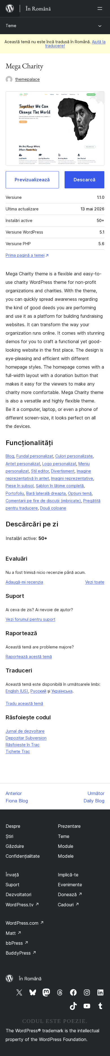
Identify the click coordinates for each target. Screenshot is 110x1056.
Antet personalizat (23, 463)
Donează (70, 894)
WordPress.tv (22, 904)
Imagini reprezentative (72, 478)
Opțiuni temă (80, 493)
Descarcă (84, 179)
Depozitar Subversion (26, 737)
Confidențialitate (23, 856)
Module (65, 846)
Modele (66, 856)
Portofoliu (15, 493)
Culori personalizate (74, 456)
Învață (12, 875)
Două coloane (53, 508)
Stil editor (40, 471)
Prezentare (69, 826)
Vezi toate (94, 582)
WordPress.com (25, 923)
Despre (13, 826)
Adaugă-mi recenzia (24, 582)
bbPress (17, 943)
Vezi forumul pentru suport (30, 619)
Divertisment (62, 471)
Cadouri (68, 904)
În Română (30, 978)
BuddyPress (21, 953)
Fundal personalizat (34, 456)
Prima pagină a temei (25, 255)
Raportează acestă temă (29, 656)
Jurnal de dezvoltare (25, 731)
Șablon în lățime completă (60, 485)
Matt (13, 933)
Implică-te (68, 875)
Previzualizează (32, 179)
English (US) (17, 691)
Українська (61, 691)
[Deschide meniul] (101, 8)
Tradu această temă (24, 703)
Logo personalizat (59, 463)
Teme (11, 25)
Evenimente (70, 884)
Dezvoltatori (18, 894)
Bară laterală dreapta (46, 493)
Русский (38, 691)
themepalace (27, 79)
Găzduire (15, 846)
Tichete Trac (18, 751)
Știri (9, 836)
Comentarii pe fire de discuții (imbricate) (43, 500)
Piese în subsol (20, 485)
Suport (12, 884)
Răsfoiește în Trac (22, 744)
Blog (10, 456)
